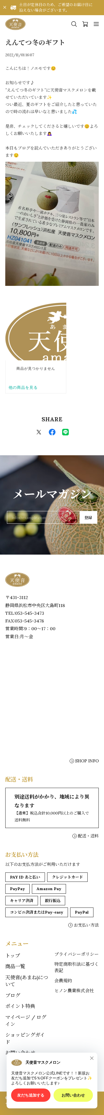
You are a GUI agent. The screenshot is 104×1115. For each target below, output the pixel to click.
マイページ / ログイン (25, 1020)
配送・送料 (88, 836)
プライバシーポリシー (76, 954)
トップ (12, 955)
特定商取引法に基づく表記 (76, 967)
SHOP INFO (87, 760)
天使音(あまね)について (26, 981)
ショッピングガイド (25, 1038)
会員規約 (63, 980)
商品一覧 (15, 966)
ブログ (12, 995)
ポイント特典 (20, 1006)
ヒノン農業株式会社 (74, 990)
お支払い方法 (86, 925)
